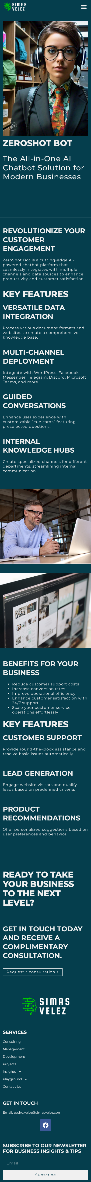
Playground (12, 1079)
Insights (9, 1072)
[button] (84, 7)
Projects (9, 1064)
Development (14, 1057)
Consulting (12, 1042)
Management (14, 1049)
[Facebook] (45, 1125)
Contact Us (12, 1087)
